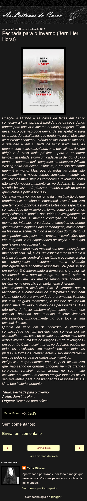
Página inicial (43, 447)
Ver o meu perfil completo (39, 488)
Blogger (56, 496)
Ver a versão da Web (44, 456)
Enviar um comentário (22, 433)
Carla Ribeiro (36, 468)
